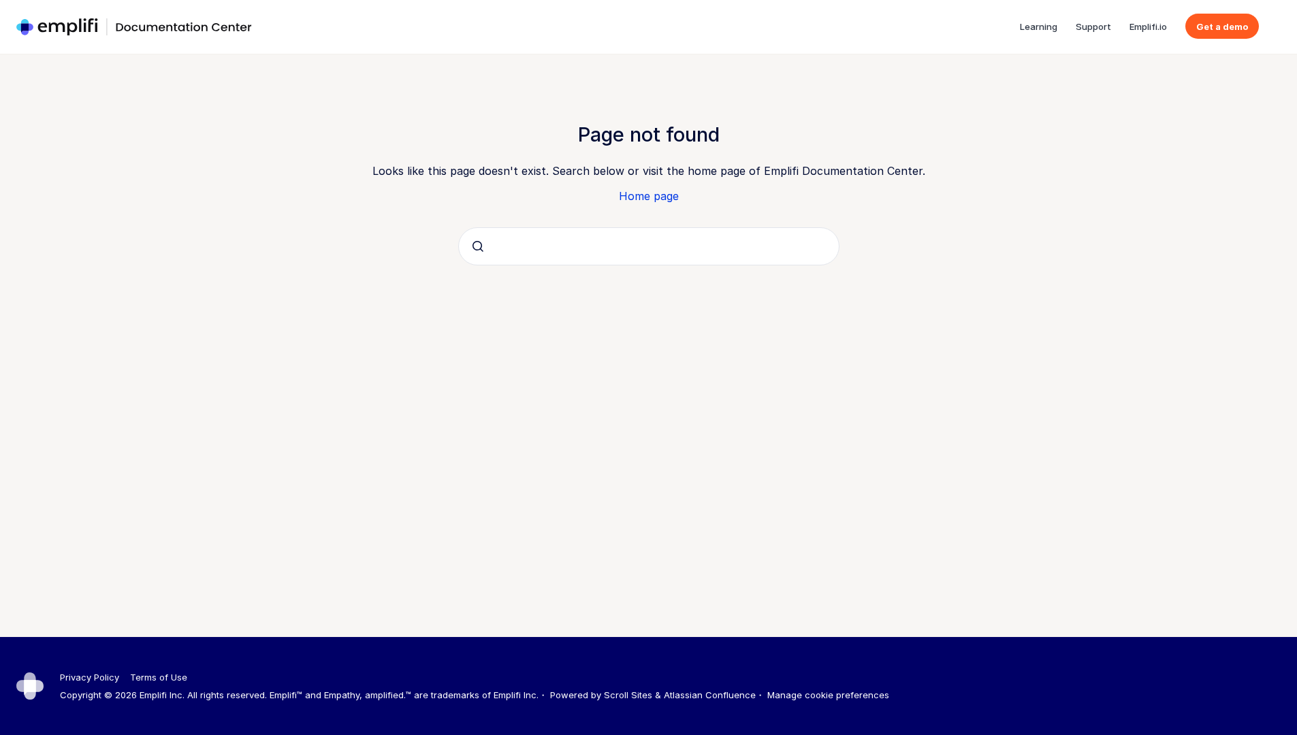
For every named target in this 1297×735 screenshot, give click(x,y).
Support (1093, 26)
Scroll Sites (628, 694)
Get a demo (1222, 26)
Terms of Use (158, 677)
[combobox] (649, 246)
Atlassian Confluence (710, 694)
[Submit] (478, 246)
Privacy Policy (89, 677)
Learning (1038, 26)
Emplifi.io (1148, 26)
